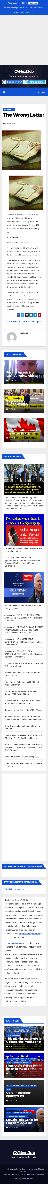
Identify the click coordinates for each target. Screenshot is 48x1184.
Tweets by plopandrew (14, 889)
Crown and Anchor (19, 321)
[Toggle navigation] (43, 92)
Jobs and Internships (10, 8)
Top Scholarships (13, 1035)
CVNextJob (24, 71)
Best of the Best (13, 1028)
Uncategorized (9, 109)
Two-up (35, 321)
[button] (38, 92)
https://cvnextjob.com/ (29, 934)
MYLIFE (25, 333)
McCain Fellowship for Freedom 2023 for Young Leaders (22, 1123)
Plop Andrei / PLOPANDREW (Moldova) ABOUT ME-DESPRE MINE (22, 406)
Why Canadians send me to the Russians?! (21, 432)
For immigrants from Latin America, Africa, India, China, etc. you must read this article (21, 377)
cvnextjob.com (14, 943)
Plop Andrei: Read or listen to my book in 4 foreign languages (21, 1069)
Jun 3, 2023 (13, 1046)
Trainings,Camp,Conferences (23, 12)
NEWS (9, 1031)
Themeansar (23, 1171)
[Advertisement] (24, 40)
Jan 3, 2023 (13, 1127)
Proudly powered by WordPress (15, 1169)
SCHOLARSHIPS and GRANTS (31, 8)
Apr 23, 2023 (13, 1073)
